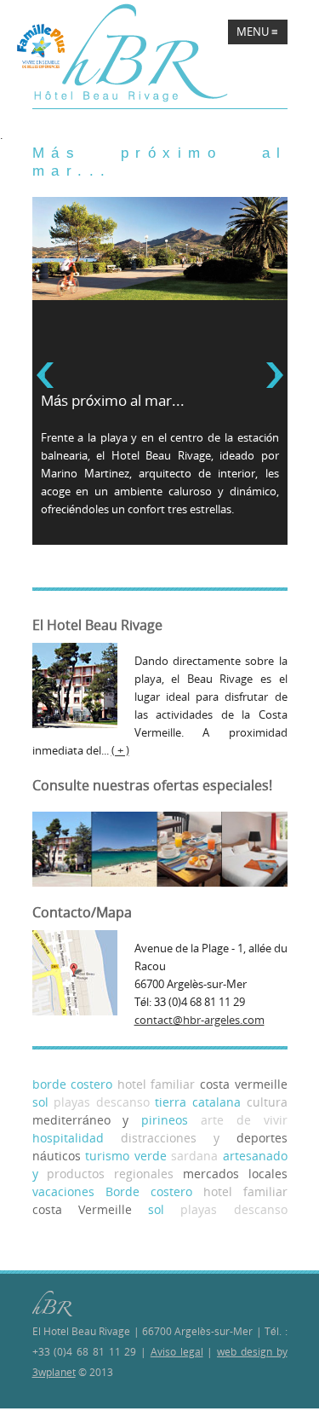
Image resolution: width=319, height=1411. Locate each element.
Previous (45, 375)
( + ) (120, 750)
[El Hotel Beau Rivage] (131, 53)
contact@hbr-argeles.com (199, 1019)
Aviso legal (177, 1351)
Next (274, 375)
